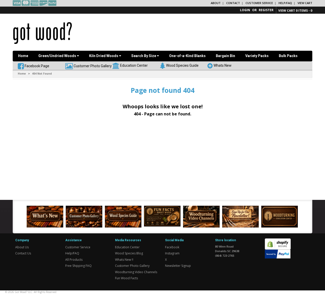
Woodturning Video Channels (136, 272)
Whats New (223, 65)
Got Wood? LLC (23, 292)
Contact (233, 3)
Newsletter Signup (178, 266)
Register (266, 10)
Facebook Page (36, 66)
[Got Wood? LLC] (42, 32)
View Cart (305, 3)
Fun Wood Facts (126, 278)
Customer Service (259, 3)
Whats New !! (124, 259)
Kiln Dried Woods (104, 56)
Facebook (172, 247)
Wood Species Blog (129, 253)
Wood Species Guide (182, 65)
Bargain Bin (225, 56)
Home (23, 56)
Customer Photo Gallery (93, 66)
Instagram (172, 253)
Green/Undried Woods (57, 56)
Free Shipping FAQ (78, 266)
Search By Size (144, 56)
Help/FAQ (285, 3)
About (216, 3)
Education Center (134, 65)
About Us (22, 247)
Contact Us (23, 253)
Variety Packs (257, 56)
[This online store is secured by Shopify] (278, 241)
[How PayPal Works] (277, 254)
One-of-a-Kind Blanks (187, 56)
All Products (74, 259)
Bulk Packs (288, 56)
